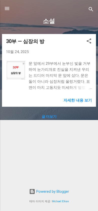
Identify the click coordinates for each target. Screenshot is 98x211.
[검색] (91, 10)
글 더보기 (49, 116)
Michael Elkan (60, 201)
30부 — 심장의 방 (25, 41)
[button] (89, 42)
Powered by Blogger (52, 191)
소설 (49, 21)
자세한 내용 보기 (78, 100)
